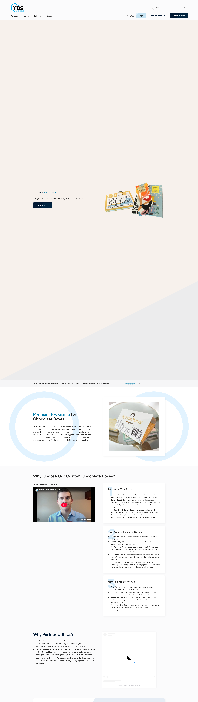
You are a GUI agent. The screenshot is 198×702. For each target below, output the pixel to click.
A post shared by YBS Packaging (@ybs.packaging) (129, 685)
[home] (17, 7)
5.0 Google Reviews (143, 384)
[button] (16, 16)
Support (50, 16)
